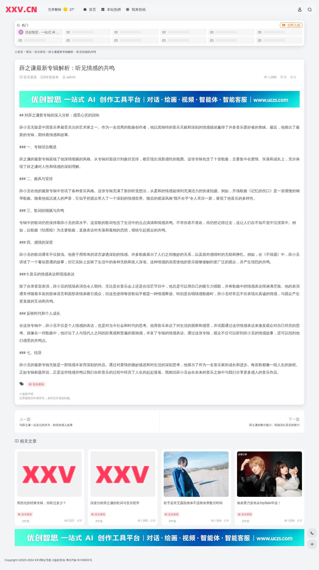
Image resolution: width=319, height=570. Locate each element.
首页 (20, 52)
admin (71, 77)
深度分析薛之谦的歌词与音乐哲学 (114, 502)
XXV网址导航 (43, 560)
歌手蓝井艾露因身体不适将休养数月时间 (193, 502)
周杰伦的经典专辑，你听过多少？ (41, 502)
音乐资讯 (40, 52)
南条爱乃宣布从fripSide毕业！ (259, 502)
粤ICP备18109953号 (79, 560)
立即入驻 (293, 25)
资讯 (29, 52)
